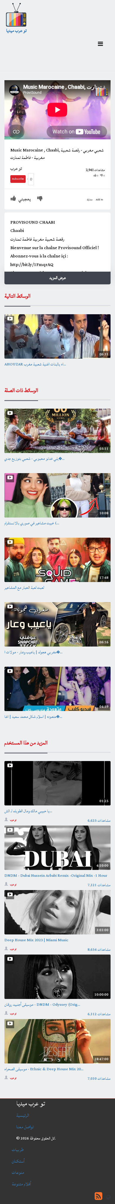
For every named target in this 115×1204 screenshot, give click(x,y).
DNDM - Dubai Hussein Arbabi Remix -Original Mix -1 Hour (55, 875)
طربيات (18, 1149)
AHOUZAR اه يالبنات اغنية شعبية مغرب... (35, 364)
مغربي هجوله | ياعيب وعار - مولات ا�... (33, 652)
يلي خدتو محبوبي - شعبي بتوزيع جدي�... (34, 458)
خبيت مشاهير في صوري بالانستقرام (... (31, 523)
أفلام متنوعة (21, 1184)
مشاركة (89, 200)
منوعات (18, 1172)
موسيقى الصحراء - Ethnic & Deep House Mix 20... (43, 1069)
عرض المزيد (57, 278)
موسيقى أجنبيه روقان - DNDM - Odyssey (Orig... (42, 1004)
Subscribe (18, 178)
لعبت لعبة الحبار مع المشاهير (24, 587)
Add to (99, 200)
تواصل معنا (25, 1127)
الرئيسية (22, 1115)
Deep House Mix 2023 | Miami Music (36, 940)
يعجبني (24, 199)
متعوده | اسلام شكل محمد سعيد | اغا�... (33, 717)
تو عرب (16, 168)
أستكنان (18, 1161)
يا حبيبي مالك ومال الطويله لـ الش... (28, 811)
